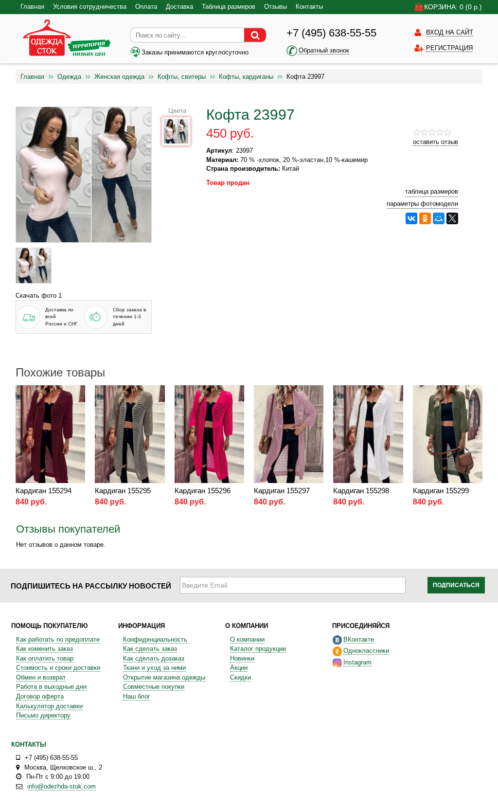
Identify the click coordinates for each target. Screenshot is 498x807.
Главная (32, 6)
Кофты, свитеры (182, 76)
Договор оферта (40, 696)
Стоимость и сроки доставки (58, 667)
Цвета (177, 110)
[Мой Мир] (439, 218)
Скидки (240, 677)
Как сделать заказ (150, 648)
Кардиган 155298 (361, 490)
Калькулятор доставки (49, 706)
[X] (452, 218)
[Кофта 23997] (34, 266)
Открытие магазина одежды (164, 677)
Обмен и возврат (41, 677)
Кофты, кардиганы (246, 76)
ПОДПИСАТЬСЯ (456, 585)
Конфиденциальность (155, 639)
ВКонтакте (358, 639)
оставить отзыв (435, 141)
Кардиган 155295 (123, 490)
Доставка (179, 6)
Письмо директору (43, 715)
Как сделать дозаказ (153, 658)
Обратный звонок (324, 50)
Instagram (357, 662)
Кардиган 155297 (282, 490)
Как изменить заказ (44, 648)
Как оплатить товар (44, 658)
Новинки (242, 658)
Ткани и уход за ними (154, 667)
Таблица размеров (228, 6)
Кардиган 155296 (203, 490)
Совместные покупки (153, 686)
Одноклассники (366, 650)
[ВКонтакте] (411, 218)
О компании (247, 639)
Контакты (309, 6)
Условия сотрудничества (89, 6)
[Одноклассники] (425, 218)
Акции (239, 667)
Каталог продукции (258, 648)
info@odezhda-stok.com (61, 786)
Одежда (69, 76)
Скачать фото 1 (39, 295)
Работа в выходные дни (51, 686)
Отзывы (275, 6)
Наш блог (136, 696)
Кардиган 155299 (441, 490)
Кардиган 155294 (43, 490)
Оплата (146, 6)
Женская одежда (119, 76)
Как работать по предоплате (58, 639)
